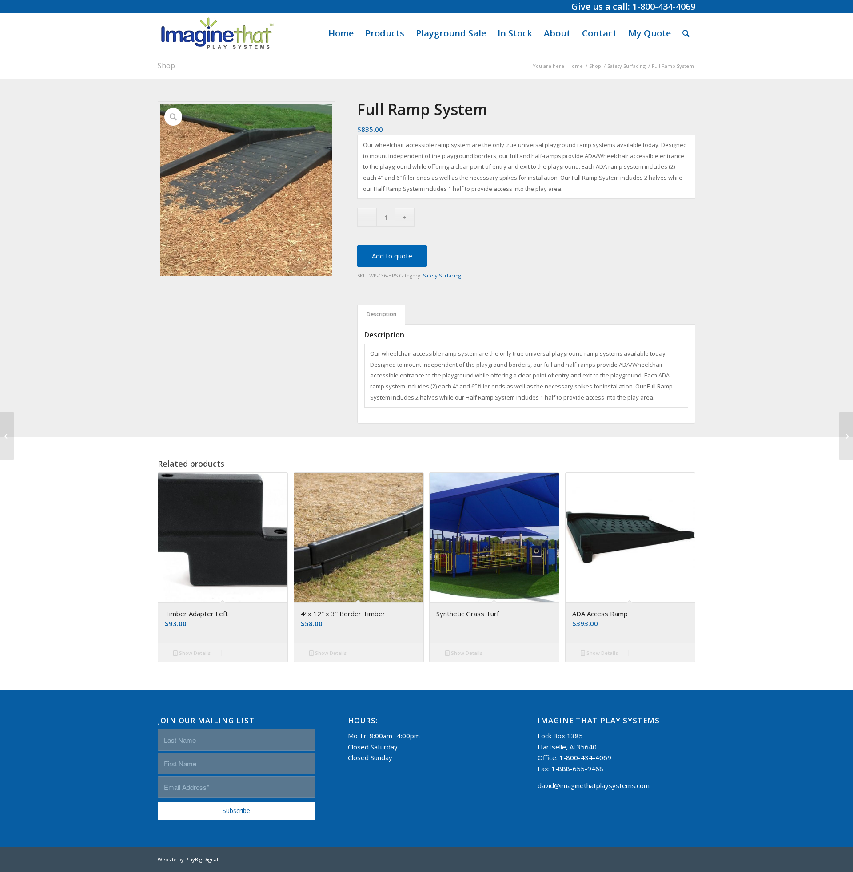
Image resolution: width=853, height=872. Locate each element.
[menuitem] (341, 33)
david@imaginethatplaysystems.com (594, 785)
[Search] (686, 33)
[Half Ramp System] (7, 436)
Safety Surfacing (442, 275)
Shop (166, 66)
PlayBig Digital (201, 859)
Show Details (194, 653)
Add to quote (392, 255)
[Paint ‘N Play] (846, 436)
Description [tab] (381, 314)
